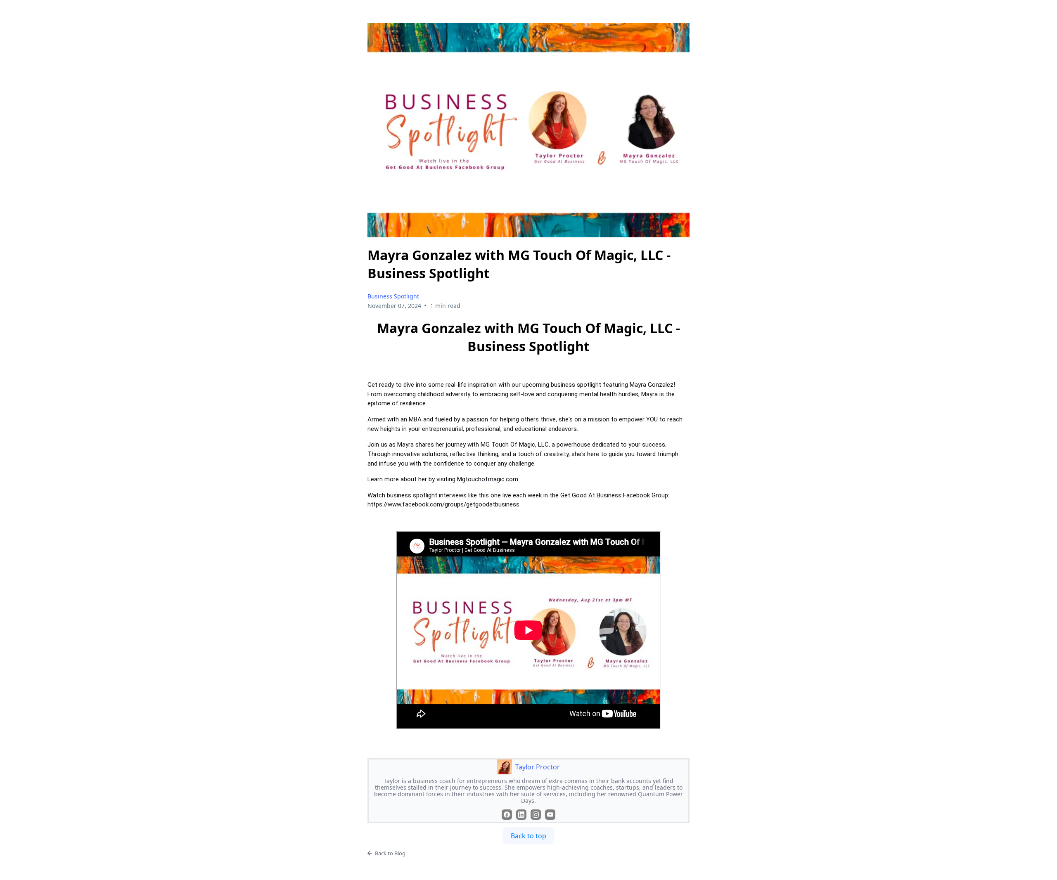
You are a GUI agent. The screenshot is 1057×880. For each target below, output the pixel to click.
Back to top (528, 835)
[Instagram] (536, 814)
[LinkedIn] (521, 814)
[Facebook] (507, 814)
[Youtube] (550, 814)
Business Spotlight (393, 296)
